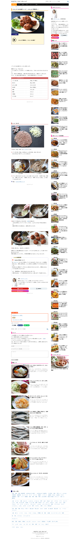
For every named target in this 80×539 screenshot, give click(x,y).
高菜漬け (44, 521)
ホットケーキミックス (56, 513)
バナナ (13, 527)
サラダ (62, 495)
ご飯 (13, 513)
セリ (44, 502)
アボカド (14, 504)
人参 (13, 501)
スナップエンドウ (46, 504)
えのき (24, 505)
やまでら (16, 262)
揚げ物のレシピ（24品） (17, 315)
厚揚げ (23, 521)
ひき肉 (45, 508)
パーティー (44, 495)
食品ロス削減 (50, 496)
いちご (21, 527)
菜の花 (40, 502)
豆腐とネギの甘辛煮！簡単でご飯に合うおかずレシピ (63, 100)
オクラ (62, 504)
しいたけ (29, 505)
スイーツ (31, 4)
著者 (36, 4)
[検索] (68, 1)
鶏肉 (19, 508)
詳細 (44, 338)
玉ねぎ (48, 501)
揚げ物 (58, 495)
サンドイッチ (25, 495)
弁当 (27, 4)
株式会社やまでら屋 (43, 532)
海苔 (36, 524)
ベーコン (64, 508)
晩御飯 (26, 496)
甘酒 (45, 513)
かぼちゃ (52, 502)
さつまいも (36, 501)
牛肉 (13, 508)
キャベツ (65, 501)
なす (52, 501)
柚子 (33, 505)
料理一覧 (14, 4)
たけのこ (37, 505)
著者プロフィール (40, 536)
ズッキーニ (26, 504)
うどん (25, 513)
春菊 (36, 502)
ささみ (41, 508)
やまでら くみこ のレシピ (19, 1)
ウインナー (14, 510)
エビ (30, 524)
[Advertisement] (29, 54)
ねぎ (45, 501)
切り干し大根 (55, 521)
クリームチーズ (26, 515)
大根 (21, 501)
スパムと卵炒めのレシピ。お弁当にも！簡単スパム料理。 (63, 293)
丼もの (53, 495)
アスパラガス (57, 504)
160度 (28, 221)
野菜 (39, 496)
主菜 (19, 4)
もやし (60, 502)
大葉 (41, 505)
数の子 (47, 524)
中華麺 (39, 513)
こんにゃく (34, 521)
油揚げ (19, 521)
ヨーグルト (19, 515)
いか (24, 524)
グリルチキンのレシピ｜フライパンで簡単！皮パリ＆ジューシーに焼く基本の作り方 (63, 229)
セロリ (47, 502)
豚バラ (27, 508)
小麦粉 (48, 513)
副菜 (23, 4)
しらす (16, 524)
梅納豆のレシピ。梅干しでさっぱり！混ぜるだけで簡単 (63, 81)
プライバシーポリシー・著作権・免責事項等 (40, 538)
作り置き (50, 493)
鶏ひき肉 (56, 508)
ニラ (18, 504)
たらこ (43, 524)
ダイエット (57, 496)
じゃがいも (30, 501)
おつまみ (64, 493)
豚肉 (16, 508)
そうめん (34, 513)
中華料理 (14, 495)
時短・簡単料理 (21, 493)
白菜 (17, 502)
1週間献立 (14, 496)
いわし (20, 524)
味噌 (63, 513)
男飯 (36, 496)
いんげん (39, 504)
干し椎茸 (49, 521)
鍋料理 (49, 495)
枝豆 (52, 504)
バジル (45, 505)
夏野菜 (13, 498)
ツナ (39, 524)
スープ (30, 495)
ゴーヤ (21, 504)
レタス (13, 502)
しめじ (20, 505)
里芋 (41, 501)
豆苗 (64, 502)
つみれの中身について (20, 181)
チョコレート (15, 518)
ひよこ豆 (28, 521)
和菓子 (39, 495)
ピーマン (17, 501)
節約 (54, 493)
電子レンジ (59, 493)
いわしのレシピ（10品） (17, 319)
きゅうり (25, 501)
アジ (13, 524)
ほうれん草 (21, 502)
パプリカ (56, 501)
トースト (21, 513)
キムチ (39, 521)
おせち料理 (44, 496)
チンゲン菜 (31, 502)
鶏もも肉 (37, 508)
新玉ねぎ (49, 505)
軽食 (30, 496)
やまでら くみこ (24, 278)
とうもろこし (15, 505)
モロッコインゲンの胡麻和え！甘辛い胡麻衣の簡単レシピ (63, 63)
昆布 (33, 524)
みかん (17, 527)
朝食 (18, 496)
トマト (60, 501)
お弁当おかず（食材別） (42, 493)
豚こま (22, 508)
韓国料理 (19, 495)
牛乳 (15, 515)
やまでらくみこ (56, 18)
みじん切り (25, 149)
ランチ (22, 496)
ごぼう (56, 502)
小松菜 (26, 502)
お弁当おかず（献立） (31, 493)
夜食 (33, 496)
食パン (16, 513)
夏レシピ (62, 496)
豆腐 (16, 521)
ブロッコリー (33, 504)
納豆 (13, 521)
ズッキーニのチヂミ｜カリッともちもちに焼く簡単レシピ (63, 91)
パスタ (29, 513)
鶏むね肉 (31, 508)
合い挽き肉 (50, 508)
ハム (60, 508)
